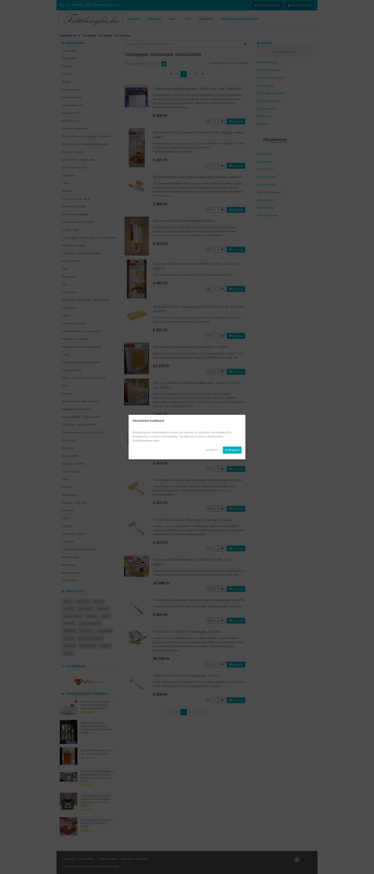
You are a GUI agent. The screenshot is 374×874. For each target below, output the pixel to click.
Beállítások (212, 450)
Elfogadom (233, 450)
